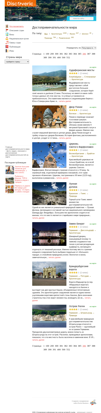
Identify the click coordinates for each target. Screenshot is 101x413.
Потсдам (85, 276)
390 (50, 57)
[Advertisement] (15, 105)
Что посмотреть (16, 26)
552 (68, 57)
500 (63, 57)
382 (66, 54)
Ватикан (72, 113)
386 (84, 54)
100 (47, 54)
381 (61, 54)
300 (56, 54)
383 (70, 54)
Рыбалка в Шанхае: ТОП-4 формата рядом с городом (22, 179)
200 (52, 54)
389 (45, 57)
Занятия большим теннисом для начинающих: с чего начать (22, 170)
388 (93, 54)
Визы (11, 34)
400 (59, 57)
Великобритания (76, 153)
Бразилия (73, 193)
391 (54, 57)
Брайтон (91, 153)
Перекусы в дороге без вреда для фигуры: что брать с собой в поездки (22, 189)
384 (75, 54)
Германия (73, 230)
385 (79, 54)
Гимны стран (15, 43)
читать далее (65, 101)
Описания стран (16, 30)
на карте (93, 67)
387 (89, 54)
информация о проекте (84, 412)
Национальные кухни (19, 38)
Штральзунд (86, 313)
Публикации (14, 47)
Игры (11, 51)
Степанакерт (90, 77)
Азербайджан (75, 77)
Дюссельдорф (87, 230)
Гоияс (83, 193)
